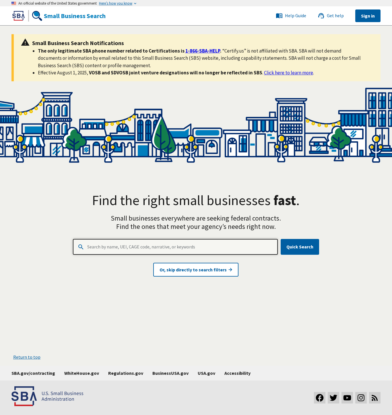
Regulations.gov (125, 373)
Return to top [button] (26, 357)
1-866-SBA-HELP (202, 51)
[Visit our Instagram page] (361, 398)
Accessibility (237, 373)
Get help (335, 15)
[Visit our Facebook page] (319, 398)
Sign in (368, 16)
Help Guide (295, 15)
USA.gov (206, 373)
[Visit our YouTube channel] (347, 398)
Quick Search (299, 247)
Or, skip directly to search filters (194, 270)
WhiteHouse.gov (81, 373)
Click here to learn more (288, 73)
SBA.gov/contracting (33, 373)
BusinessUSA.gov (170, 373)
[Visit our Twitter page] (333, 398)
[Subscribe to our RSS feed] (375, 398)
